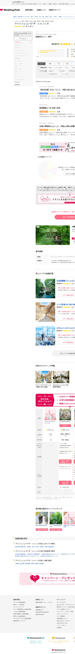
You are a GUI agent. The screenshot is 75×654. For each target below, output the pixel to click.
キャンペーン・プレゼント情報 (65, 611)
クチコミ (18, 42)
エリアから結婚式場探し (19, 602)
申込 (67, 63)
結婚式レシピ (41, 10)
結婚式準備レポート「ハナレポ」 (44, 602)
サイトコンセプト (61, 602)
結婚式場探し (29, 10)
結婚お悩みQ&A (40, 614)
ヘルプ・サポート (61, 625)
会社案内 (59, 627)
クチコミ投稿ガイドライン (64, 609)
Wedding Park (58, 650)
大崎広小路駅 (34, 563)
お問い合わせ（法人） (62, 623)
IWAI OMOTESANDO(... (42, 525)
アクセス (17, 82)
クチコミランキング (18, 607)
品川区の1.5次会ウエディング (49, 556)
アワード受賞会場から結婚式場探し (22, 609)
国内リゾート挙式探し (19, 604)
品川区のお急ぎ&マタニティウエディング (27, 556)
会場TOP (17, 85)
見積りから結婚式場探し (19, 616)
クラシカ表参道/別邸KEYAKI (56, 526)
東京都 (47, 21)
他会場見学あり (54, 74)
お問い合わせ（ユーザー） (64, 621)
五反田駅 (41, 563)
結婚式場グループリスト (19, 621)
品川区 (51, 21)
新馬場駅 (27, 563)
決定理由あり (62, 71)
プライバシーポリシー (62, 614)
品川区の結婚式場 (20, 554)
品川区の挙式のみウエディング (50, 554)
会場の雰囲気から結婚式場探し (21, 614)
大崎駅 (17, 563)
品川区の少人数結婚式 (33, 554)
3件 (28, 26)
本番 (50, 63)
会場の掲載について (62, 618)
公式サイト (65, 425)
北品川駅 (22, 563)
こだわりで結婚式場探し (19, 611)
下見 (58, 63)
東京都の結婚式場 (20, 546)
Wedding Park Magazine (42, 612)
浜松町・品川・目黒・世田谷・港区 (34, 21)
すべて (41, 63)
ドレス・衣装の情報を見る (65, 482)
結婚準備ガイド (40, 610)
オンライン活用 (64, 74)
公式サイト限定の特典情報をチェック (65, 461)
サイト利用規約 (61, 616)
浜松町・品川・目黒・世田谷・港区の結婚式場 (40, 546)
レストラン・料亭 (19, 21)
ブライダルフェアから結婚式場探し (22, 618)
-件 (32, 26)
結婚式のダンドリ (55, 10)
